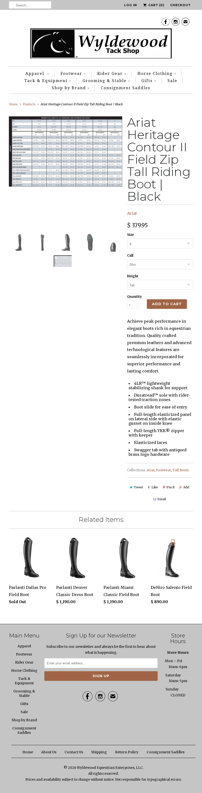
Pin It (171, 487)
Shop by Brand (69, 88)
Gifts (146, 80)
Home (27, 752)
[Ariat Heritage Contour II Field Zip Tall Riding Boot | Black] (65, 151)
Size (130, 235)
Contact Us (74, 752)
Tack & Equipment (45, 80)
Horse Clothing (154, 73)
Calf (130, 255)
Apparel (35, 73)
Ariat (132, 213)
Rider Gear (110, 73)
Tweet (138, 487)
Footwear (71, 73)
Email (161, 499)
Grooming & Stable (105, 80)
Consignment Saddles (125, 88)
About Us (48, 752)
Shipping (99, 752)
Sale (172, 80)
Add (186, 487)
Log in (130, 5)
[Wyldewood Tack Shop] (101, 39)
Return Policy (126, 752)
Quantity (134, 297)
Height (132, 276)
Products (28, 104)
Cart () (155, 5)
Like (155, 487)
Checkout (180, 5)
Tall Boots (180, 470)
